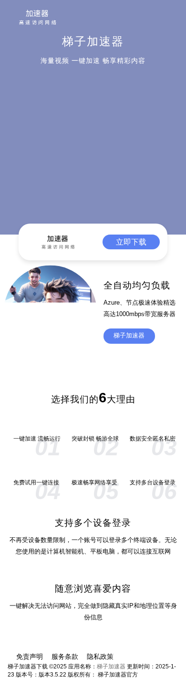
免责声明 (29, 656)
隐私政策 (100, 656)
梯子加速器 (129, 335)
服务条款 (65, 656)
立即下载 (131, 242)
